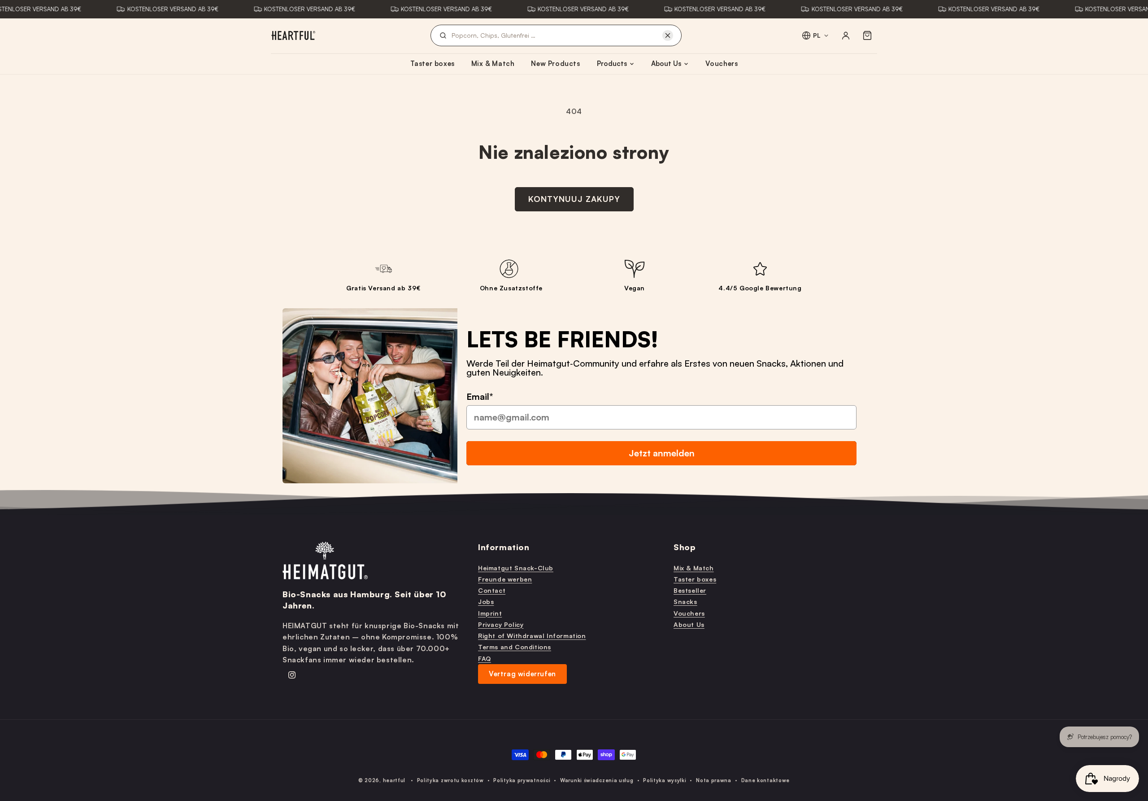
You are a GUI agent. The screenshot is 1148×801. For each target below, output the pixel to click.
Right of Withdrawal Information (532, 635)
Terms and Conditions (514, 647)
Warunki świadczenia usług (597, 780)
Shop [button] (685, 547)
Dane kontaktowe (765, 780)
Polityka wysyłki (664, 780)
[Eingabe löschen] (667, 35)
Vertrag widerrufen (522, 673)
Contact (491, 590)
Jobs (486, 601)
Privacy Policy (500, 624)
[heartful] (293, 35)
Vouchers (721, 63)
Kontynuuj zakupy (574, 199)
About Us (666, 63)
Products (612, 63)
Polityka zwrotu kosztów (450, 780)
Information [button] (504, 547)
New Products (555, 63)
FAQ (484, 658)
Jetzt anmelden (662, 452)
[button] (867, 35)
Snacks (685, 601)
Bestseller (690, 590)
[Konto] (846, 35)
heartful (394, 780)
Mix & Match (493, 63)
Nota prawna (713, 780)
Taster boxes (432, 63)
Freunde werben (505, 578)
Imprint (490, 613)
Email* (479, 396)
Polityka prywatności (521, 780)
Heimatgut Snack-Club (515, 567)
